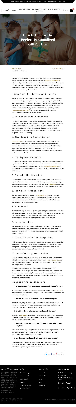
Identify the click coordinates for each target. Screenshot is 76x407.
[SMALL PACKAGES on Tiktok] (2, 399)
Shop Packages (25, 373)
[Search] (64, 10)
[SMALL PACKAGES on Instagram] (6, 399)
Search (22, 382)
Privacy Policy (24, 388)
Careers (42, 385)
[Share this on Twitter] (46, 354)
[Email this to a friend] (62, 354)
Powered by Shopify (68, 400)
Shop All (57, 9)
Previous (56, 69)
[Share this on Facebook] (51, 354)
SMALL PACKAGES (55, 400)
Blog (40, 382)
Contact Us (43, 376)
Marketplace (20, 5)
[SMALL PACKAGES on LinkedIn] (17, 399)
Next (61, 69)
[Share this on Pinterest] (56, 354)
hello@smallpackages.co (66, 373)
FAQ (40, 379)
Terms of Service (25, 385)
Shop (3, 5)
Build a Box (10, 5)
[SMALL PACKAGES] (9, 10)
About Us (42, 5)
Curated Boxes (24, 9)
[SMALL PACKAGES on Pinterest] (14, 399)
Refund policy (24, 379)
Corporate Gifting (31, 5)
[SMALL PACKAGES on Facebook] (10, 399)
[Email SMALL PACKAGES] (21, 399)
